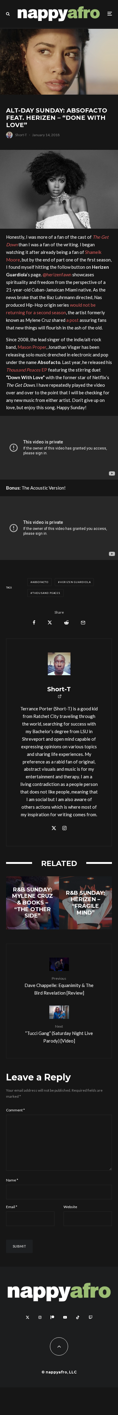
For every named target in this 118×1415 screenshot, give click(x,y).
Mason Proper (32, 347)
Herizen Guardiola (75, 582)
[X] (27, 1317)
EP (26, 369)
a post (72, 320)
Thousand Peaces (46, 593)
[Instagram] (40, 1317)
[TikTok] (77, 1317)
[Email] (83, 622)
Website (70, 1206)
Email (11, 1206)
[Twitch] (90, 1317)
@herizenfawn (57, 274)
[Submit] (66, 622)
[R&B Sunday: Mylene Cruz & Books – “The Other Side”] (32, 902)
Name (12, 1180)
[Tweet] (50, 622)
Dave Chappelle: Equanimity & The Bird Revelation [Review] (59, 986)
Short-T (21, 135)
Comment (15, 1110)
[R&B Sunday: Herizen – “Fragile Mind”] (85, 902)
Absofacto (40, 582)
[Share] (34, 622)
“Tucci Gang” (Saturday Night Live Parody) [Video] (59, 1033)
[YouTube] (65, 1317)
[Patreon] (52, 1317)
